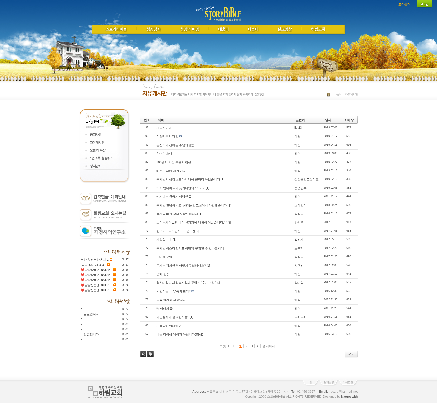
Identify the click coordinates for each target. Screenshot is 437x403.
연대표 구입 (164, 257)
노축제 (298, 248)
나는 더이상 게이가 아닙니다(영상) (179, 334)
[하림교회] (318, 28)
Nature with (349, 396)
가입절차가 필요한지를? (172, 317)
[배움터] (223, 28)
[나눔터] (253, 28)
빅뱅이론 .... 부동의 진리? (173, 291)
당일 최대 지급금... (93, 265)
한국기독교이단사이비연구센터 (177, 231)
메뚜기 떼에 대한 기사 (171, 171)
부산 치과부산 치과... (95, 259)
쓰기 (351, 354)
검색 (143, 354)
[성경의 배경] (190, 28)
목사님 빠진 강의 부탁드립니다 (177, 214)
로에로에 (300, 317)
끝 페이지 (269, 346)
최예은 (298, 222)
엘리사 (298, 239)
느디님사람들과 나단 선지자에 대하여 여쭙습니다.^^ (191, 222)
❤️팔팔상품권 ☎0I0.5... (97, 270)
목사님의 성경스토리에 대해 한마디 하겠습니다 (188, 179)
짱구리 (298, 265)
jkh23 (298, 127)
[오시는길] (348, 385)
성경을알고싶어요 (306, 179)
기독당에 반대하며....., (171, 326)
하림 (297, 136)
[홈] (310, 385)
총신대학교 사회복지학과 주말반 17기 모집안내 (188, 283)
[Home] (219, 21)
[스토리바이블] (116, 28)
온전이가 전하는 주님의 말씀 (175, 145)
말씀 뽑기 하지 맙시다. (171, 300)
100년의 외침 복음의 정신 (173, 162)
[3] (229, 222)
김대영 (298, 283)
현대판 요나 (164, 153)
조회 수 (349, 120)
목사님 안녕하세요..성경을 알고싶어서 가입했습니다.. (192, 205)
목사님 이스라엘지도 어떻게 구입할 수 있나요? (188, 248)
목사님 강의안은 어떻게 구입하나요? (181, 265)
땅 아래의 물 (164, 308)
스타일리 (300, 205)
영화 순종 (162, 274)
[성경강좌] (153, 28)
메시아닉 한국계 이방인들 (173, 196)
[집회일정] (328, 385)
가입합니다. (164, 239)
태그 (150, 354)
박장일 (298, 214)
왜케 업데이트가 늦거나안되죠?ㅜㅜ (180, 188)
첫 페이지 (229, 346)
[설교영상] (285, 28)
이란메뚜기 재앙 (167, 136)
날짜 (328, 120)
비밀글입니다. (90, 314)
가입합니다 (163, 128)
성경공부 (300, 188)
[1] (222, 179)
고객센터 (404, 4)
